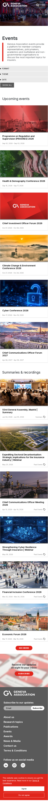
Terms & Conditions (15, 750)
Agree (24, 789)
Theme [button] (5, 74)
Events (8, 731)
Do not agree (24, 795)
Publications (11, 726)
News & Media (12, 741)
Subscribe (24, 674)
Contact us (10, 745)
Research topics (13, 721)
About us (9, 717)
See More (24, 648)
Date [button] (4, 80)
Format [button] (5, 68)
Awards (8, 736)
